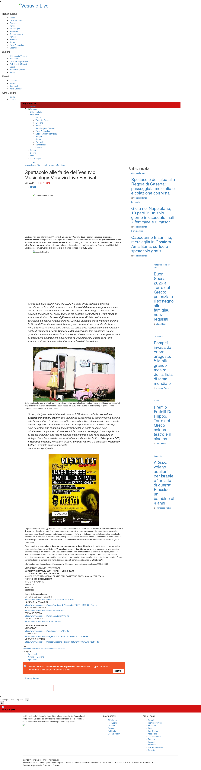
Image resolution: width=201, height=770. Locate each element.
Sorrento (13, 42)
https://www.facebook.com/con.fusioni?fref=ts (44, 610)
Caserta (39, 147)
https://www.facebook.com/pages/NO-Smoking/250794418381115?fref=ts (56, 636)
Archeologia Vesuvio (18, 55)
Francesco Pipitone (164, 507)
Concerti (13, 80)
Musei (12, 66)
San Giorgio (15, 28)
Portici (12, 25)
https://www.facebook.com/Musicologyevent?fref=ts (47, 630)
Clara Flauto (161, 323)
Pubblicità (112, 731)
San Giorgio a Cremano (46, 128)
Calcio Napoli (35, 158)
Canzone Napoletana (19, 61)
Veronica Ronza (140, 197)
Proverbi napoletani (18, 69)
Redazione (112, 722)
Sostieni (33, 106)
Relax (62, 648)
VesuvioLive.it (30, 165)
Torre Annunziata (17, 45)
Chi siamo (112, 720)
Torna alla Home (73, 688)
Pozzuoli (13, 39)
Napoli (12, 17)
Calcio (12, 96)
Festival (26, 648)
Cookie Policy (114, 733)
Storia (12, 72)
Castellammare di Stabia (46, 133)
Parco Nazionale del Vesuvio (47, 648)
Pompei (13, 36)
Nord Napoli (41, 144)
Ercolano (13, 23)
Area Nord (14, 31)
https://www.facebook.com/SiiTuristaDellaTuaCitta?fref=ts (49, 599)
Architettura (15, 58)
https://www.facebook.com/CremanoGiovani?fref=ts (47, 615)
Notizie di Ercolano (57, 165)
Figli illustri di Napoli (18, 64)
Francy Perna (44, 182)
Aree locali (34, 114)
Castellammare (16, 34)
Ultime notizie (36, 111)
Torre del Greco (16, 20)
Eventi (32, 155)
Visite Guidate (16, 88)
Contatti (33, 109)
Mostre (13, 83)
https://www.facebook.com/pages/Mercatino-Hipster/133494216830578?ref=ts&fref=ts (62, 641)
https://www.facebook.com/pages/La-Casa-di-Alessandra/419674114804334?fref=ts (61, 605)
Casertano (14, 47)
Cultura (33, 150)
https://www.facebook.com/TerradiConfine (43, 621)
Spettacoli (14, 86)
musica (32, 648)
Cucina (13, 99)
